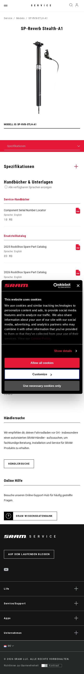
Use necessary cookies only (42, 385)
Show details (63, 351)
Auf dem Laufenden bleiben (29, 554)
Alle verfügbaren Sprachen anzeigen (30, 187)
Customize (39, 374)
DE (9, 646)
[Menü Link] (5, 6)
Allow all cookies (42, 362)
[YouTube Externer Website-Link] (6, 570)
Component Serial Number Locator (25, 215)
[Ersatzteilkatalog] (78, 249)
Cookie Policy (41, 338)
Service (42, 5)
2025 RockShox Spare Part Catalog (25, 251)
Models (20, 18)
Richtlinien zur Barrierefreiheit (21, 665)
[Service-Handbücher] (78, 212)
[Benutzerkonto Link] (77, 5)
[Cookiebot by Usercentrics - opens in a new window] (54, 285)
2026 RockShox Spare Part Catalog (25, 277)
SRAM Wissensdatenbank (34, 516)
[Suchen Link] (70, 6)
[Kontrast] (44, 665)
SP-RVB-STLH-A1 (38, 18)
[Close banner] (78, 285)
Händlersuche (19, 463)
